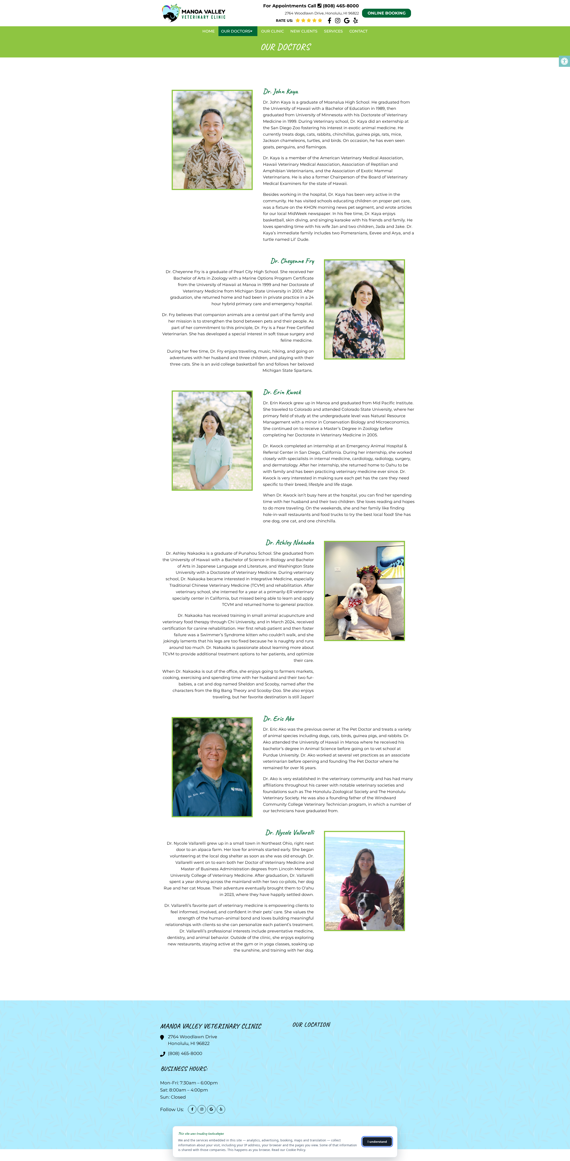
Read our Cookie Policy (288, 1150)
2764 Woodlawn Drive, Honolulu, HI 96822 (322, 13)
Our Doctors (235, 31)
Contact (358, 31)
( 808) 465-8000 (341, 5)
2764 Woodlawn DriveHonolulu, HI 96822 (192, 1040)
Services (333, 31)
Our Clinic (272, 31)
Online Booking (387, 13)
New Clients (304, 31)
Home (208, 31)
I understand (377, 1141)
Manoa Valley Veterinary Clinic (210, 1026)
